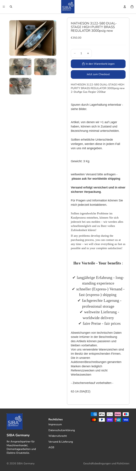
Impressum (55, 424)
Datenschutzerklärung (61, 430)
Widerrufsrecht (57, 436)
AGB (51, 447)
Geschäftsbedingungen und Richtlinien (106, 463)
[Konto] (124, 6)
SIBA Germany (25, 463)
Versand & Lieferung (60, 441)
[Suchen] (11, 6)
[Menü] (4, 6)
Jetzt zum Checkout (98, 74)
